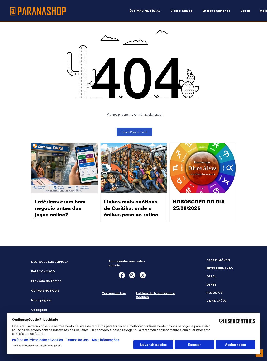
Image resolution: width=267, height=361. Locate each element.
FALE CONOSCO (41, 271)
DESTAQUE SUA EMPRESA (41, 262)
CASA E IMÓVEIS (218, 260)
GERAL (211, 276)
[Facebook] (122, 275)
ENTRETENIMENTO (219, 268)
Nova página (41, 300)
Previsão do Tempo (41, 281)
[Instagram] (132, 275)
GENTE (211, 284)
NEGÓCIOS (214, 293)
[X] (143, 275)
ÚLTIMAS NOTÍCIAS (41, 291)
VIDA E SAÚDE (216, 301)
